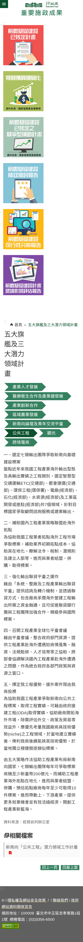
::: (3, 23)
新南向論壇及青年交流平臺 (37, 424)
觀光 (51, 433)
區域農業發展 (25, 414)
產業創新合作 (25, 405)
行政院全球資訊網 (41, 4)
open (4, 1)
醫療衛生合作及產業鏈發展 (37, 396)
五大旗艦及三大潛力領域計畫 (53, 325)
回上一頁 (49, 867)
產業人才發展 (25, 387)
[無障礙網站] (10, 928)
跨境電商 (20, 442)
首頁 (18, 325)
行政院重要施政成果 (41, 13)
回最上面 (70, 867)
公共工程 (20, 433)
